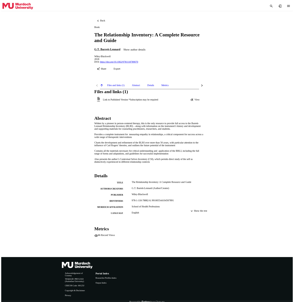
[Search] (271, 6)
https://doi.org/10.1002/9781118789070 (119, 62)
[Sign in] (280, 6)
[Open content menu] (288, 6)
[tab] (116, 85)
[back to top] (102, 85)
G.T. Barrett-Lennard (107, 49)
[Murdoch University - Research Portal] (17, 6)
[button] (195, 100)
